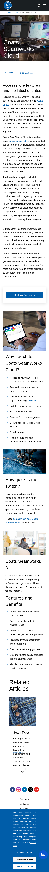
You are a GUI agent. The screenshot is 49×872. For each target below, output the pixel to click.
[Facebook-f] (12, 789)
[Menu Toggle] (44, 5)
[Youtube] (36, 789)
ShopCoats (28, 73)
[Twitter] (30, 789)
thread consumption (19, 141)
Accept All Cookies (24, 866)
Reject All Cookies (24, 859)
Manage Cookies (24, 852)
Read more (18, 753)
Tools (16, 13)
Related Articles (19, 685)
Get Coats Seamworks (24, 295)
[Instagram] (18, 789)
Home (9, 13)
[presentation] (19, 769)
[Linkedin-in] (24, 789)
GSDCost (33, 400)
